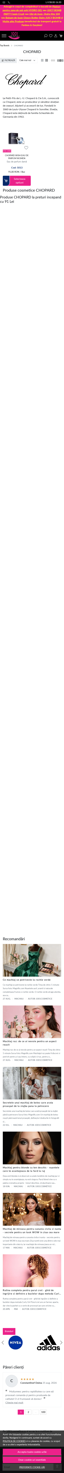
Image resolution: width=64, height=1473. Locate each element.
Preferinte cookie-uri (32, 1467)
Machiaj (19, 999)
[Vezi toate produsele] (53, 60)
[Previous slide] (2, 1342)
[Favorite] (50, 36)
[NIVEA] (15, 1348)
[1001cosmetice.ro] (15, 36)
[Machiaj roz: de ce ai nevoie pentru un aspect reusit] (32, 1021)
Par (16, 1309)
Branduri (9, 1331)
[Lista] (42, 60)
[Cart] (60, 36)
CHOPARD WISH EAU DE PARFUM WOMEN (17, 157)
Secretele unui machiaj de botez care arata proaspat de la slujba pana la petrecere (28, 1104)
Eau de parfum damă (17, 162)
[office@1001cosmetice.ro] (4, 2)
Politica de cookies (14, 1441)
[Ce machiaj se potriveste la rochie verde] (32, 960)
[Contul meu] (55, 36)
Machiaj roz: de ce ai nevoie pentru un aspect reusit (30, 1043)
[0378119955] (9, 2)
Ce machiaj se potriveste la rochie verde (27, 980)
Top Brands (4, 46)
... (36, 1412)
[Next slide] (61, 1342)
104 (44, 14)
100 (43, 1412)
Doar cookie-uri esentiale (32, 1460)
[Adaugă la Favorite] (26, 148)
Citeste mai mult (14, 1402)
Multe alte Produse (13, 21)
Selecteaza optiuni (19, 181)
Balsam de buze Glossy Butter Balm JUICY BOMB (33, 18)
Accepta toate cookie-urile (32, 1452)
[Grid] (46, 60)
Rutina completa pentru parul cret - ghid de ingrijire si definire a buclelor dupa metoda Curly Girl (32, 1292)
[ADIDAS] (48, 1348)
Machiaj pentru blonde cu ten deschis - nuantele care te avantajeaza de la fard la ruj (31, 1169)
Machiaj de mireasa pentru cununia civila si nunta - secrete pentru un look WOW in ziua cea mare (32, 1231)
